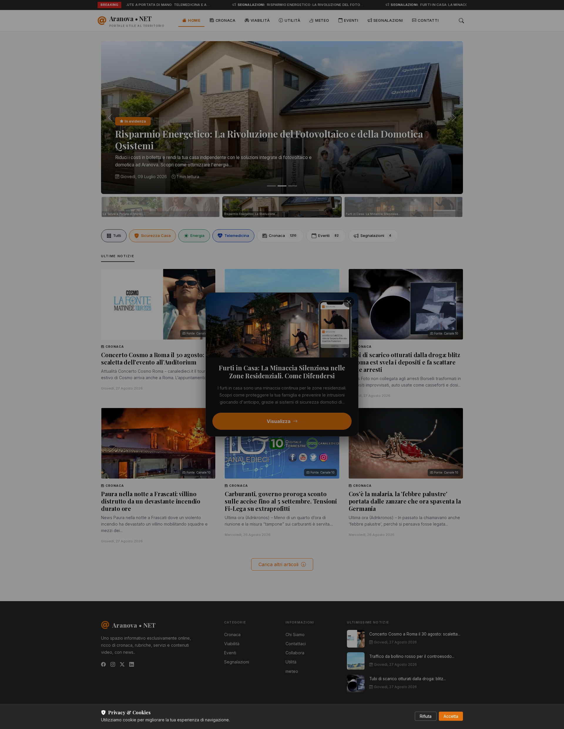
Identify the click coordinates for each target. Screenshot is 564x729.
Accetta (451, 716)
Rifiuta (426, 716)
